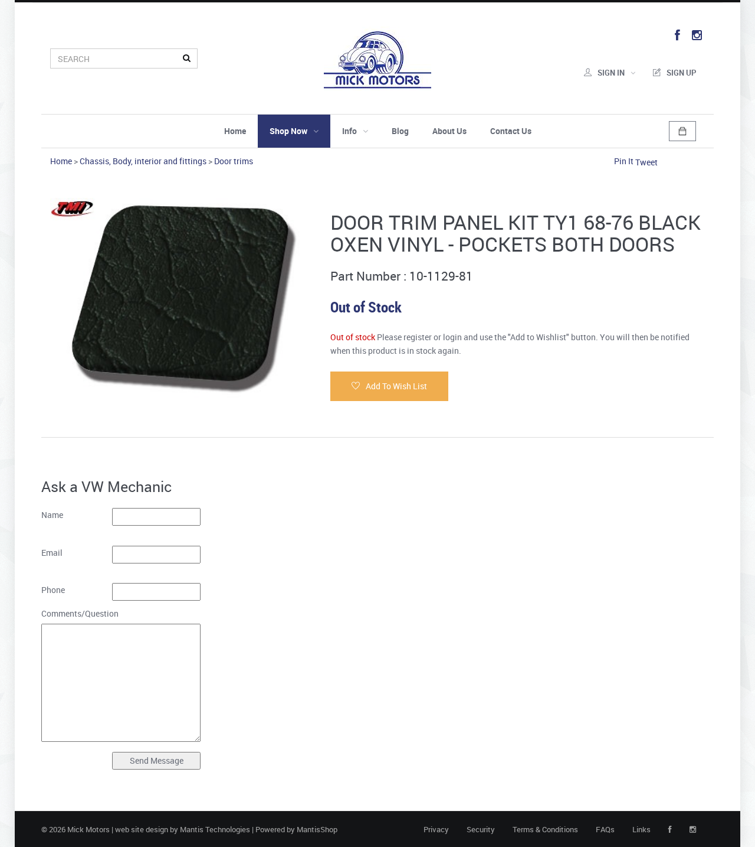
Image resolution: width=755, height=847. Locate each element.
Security (481, 829)
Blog (400, 130)
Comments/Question (76, 613)
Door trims (233, 161)
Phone (53, 589)
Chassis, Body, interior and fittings (143, 161)
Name (52, 514)
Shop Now (288, 130)
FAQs (605, 829)
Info (349, 130)
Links (641, 829)
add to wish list (396, 386)
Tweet (646, 162)
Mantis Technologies (215, 829)
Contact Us (510, 130)
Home (235, 130)
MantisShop (317, 829)
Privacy (436, 829)
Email (52, 552)
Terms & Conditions (545, 829)
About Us (449, 130)
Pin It (623, 161)
